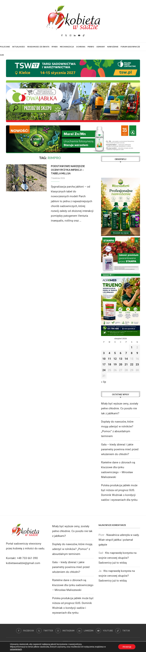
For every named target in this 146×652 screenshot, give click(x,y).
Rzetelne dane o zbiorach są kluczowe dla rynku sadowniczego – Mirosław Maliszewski (72, 584)
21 (126, 364)
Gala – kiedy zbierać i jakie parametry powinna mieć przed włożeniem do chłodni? (119, 449)
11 (109, 358)
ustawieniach (16, 649)
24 (104, 370)
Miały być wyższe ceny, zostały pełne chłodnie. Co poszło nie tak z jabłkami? (119, 408)
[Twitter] (66, 35)
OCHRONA (80, 47)
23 (137, 364)
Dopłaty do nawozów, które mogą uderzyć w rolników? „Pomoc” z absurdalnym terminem (72, 549)
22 (131, 364)
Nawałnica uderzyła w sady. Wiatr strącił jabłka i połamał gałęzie (119, 539)
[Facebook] (61, 35)
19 (115, 364)
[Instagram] (70, 35)
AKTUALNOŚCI (18, 47)
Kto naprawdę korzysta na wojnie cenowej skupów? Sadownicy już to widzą (117, 557)
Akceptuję (126, 647)
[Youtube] (79, 35)
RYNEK (55, 47)
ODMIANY (100, 47)
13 (120, 358)
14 (126, 358)
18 (109, 364)
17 (104, 364)
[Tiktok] (84, 35)
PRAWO (91, 47)
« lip (103, 381)
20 (120, 364)
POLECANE (5, 47)
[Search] (74, 63)
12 (115, 358)
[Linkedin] (75, 35)
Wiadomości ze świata (38, 47)
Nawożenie (112, 47)
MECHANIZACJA (67, 47)
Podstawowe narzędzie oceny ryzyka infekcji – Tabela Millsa (68, 170)
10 (104, 358)
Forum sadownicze (130, 47)
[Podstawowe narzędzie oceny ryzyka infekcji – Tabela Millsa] (26, 177)
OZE (2, 55)
